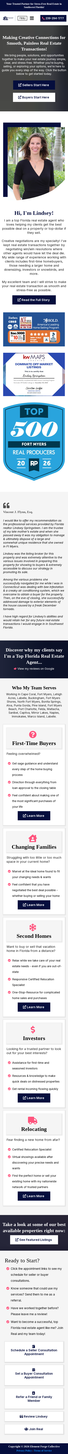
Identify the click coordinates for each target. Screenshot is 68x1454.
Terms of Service (43, 1450)
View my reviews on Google (36, 668)
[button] (31, 18)
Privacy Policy (24, 1450)
